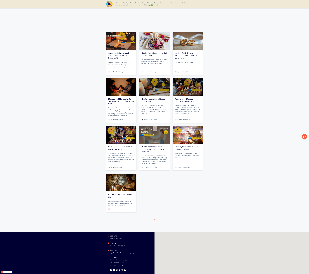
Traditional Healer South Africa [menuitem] (178, 3)
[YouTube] (125, 270)
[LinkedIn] (116, 270)
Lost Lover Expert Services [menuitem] (124, 5)
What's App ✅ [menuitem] (148, 5)
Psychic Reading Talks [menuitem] (137, 3)
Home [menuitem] (117, 3)
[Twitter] (119, 270)
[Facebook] (114, 270)
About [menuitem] (125, 3)
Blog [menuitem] (157, 5)
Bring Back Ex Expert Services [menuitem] (156, 3)
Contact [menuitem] (138, 5)
